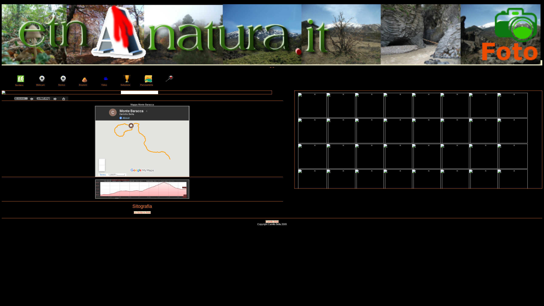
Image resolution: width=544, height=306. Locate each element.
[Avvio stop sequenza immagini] (43, 98)
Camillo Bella (272, 221)
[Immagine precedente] (32, 98)
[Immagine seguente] (54, 98)
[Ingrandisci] (21, 98)
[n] (137, 92)
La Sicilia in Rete (142, 212)
